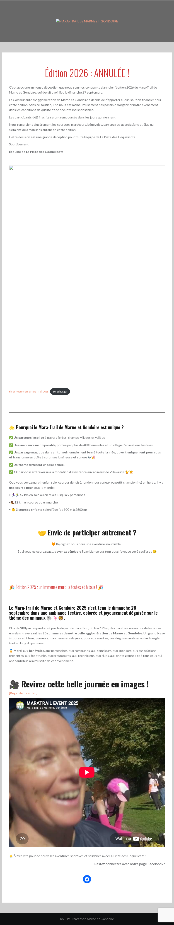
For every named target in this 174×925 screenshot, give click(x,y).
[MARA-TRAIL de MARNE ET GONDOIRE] (87, 21)
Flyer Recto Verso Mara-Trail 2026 (28, 391)
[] (23, 693)
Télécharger (60, 391)
